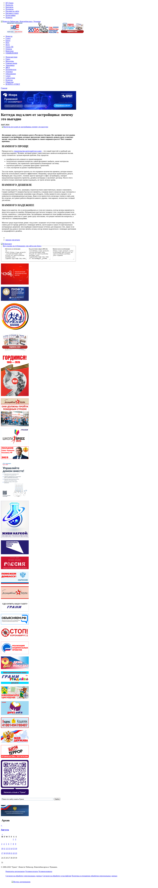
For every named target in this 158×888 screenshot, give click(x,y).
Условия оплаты (31, 871)
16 (16, 849)
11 (4, 849)
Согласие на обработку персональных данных (24, 876)
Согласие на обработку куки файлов (56, 876)
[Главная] (20, 21)
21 (11, 853)
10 (2, 849)
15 (14, 849)
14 (11, 849)
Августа (5, 830)
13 (9, 849)
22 (14, 853)
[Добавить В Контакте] (6, 244)
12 (7, 849)
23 (16, 853)
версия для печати (13, 240)
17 (2, 853)
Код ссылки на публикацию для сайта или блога (22, 246)
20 (9, 853)
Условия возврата (45, 871)
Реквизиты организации (15, 871)
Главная (4, 88)
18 (4, 853)
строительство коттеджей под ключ (28, 151)
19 (7, 853)
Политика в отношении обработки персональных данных (94, 876)
